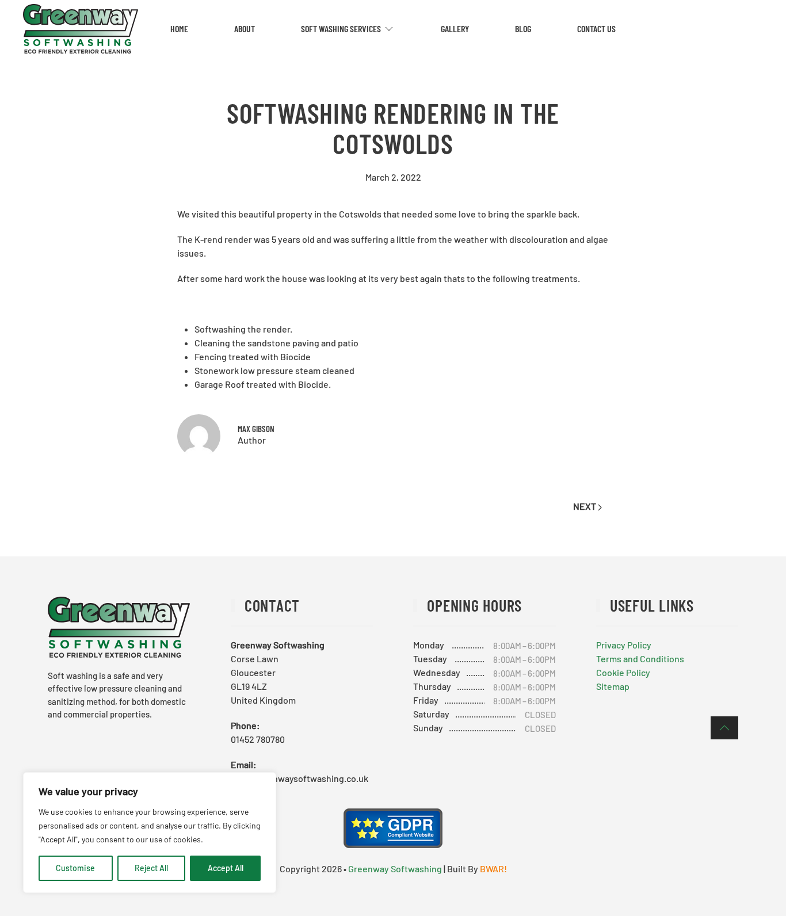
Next (585, 506)
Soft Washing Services (341, 28)
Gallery (455, 28)
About (244, 28)
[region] (149, 832)
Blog (523, 28)
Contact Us (596, 28)
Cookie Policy (623, 672)
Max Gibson (256, 428)
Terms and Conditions (640, 658)
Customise (75, 868)
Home (179, 28)
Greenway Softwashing (395, 868)
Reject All (151, 868)
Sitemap (612, 686)
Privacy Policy (623, 644)
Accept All (225, 868)
